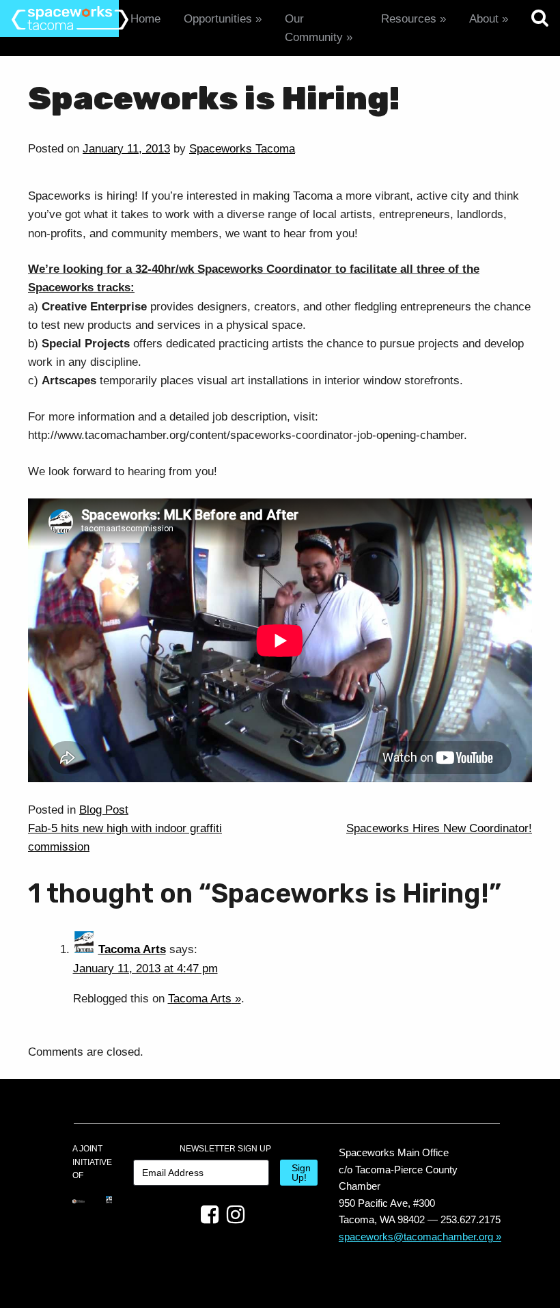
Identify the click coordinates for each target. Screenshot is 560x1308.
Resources (408, 18)
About (484, 18)
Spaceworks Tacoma (242, 148)
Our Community (314, 28)
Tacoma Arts (132, 949)
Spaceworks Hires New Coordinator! (439, 828)
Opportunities (218, 18)
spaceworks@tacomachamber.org (416, 1236)
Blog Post (103, 809)
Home (145, 18)
